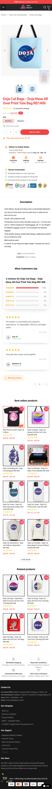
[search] (44, 7)
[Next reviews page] (47, 384)
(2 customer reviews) (21, 108)
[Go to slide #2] (32, 89)
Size (4, 117)
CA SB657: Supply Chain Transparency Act (17, 724)
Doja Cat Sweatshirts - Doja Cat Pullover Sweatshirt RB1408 (13, 545)
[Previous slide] (4, 50)
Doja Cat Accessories (18, 15)
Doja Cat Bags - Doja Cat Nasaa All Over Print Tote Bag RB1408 (36, 432)
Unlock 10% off (5, 778)
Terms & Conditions (9, 714)
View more (26, 560)
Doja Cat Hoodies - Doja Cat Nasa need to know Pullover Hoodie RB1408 (38, 545)
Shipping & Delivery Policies (12, 735)
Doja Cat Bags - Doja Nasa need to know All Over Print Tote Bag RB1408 (13, 600)
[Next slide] (47, 50)
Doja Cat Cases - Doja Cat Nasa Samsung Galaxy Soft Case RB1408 (13, 506)
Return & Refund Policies (11, 742)
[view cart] (48, 7)
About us (5, 711)
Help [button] (47, 786)
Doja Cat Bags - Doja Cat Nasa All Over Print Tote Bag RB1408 (37, 600)
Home (3, 15)
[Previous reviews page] (35, 384)
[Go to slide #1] (20, 89)
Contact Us (6, 745)
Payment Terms (7, 739)
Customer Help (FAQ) (10, 749)
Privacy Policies (7, 717)
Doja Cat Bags (36, 15)
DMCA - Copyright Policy (11, 721)
